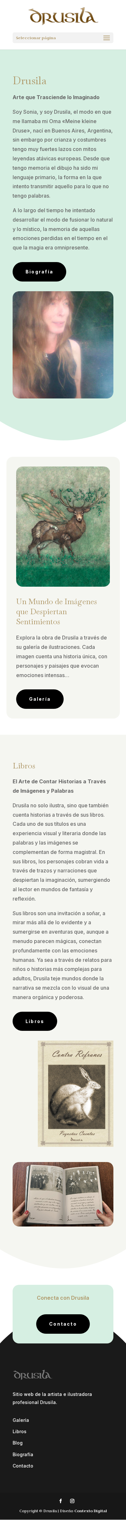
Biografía (39, 271)
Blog (18, 1442)
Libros (35, 1021)
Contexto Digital (90, 1511)
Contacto (63, 1324)
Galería (40, 699)
